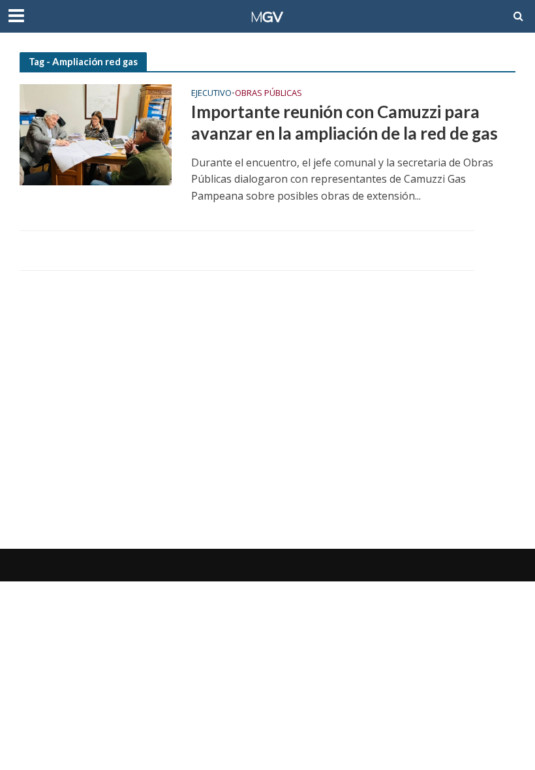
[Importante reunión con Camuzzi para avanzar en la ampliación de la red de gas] (96, 134)
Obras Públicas (268, 94)
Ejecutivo (211, 94)
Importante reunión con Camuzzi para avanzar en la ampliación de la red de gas (344, 122)
